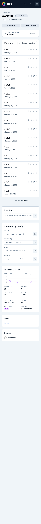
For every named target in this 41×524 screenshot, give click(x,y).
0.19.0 (7, 67)
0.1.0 (6, 191)
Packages (6, 12)
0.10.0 (7, 138)
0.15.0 (7, 103)
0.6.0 (6, 147)
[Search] (31, 4)
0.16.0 (7, 94)
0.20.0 (7, 58)
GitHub (6, 323)
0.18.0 (7, 76)
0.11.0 (7, 129)
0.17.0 (7, 85)
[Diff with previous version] (34, 49)
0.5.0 (6, 156)
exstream (8, 15)
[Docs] (29, 49)
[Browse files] (36, 49)
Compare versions (29, 43)
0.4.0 (6, 164)
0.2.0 (6, 182)
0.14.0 (7, 111)
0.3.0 (6, 173)
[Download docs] (31, 49)
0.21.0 (7, 50)
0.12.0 (7, 120)
